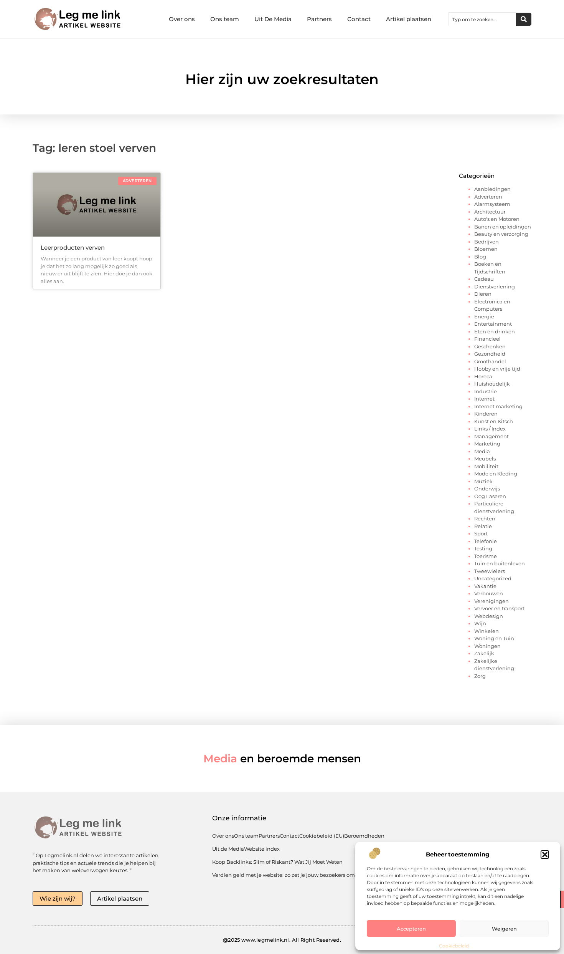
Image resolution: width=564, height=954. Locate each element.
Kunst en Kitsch (493, 421)
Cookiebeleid (454, 946)
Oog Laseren (490, 496)
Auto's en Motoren (496, 219)
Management (491, 436)
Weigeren (504, 929)
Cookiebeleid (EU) (321, 836)
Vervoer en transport (499, 608)
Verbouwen (488, 593)
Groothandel (490, 361)
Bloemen (486, 249)
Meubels (485, 458)
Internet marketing (498, 406)
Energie (484, 316)
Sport (481, 533)
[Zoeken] (523, 19)
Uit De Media (273, 19)
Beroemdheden (364, 836)
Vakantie (485, 586)
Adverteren (488, 197)
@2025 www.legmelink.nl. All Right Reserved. (282, 940)
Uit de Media (228, 849)
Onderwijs (487, 488)
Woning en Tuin (494, 638)
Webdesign (488, 616)
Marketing (487, 444)
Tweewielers (489, 571)
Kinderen (486, 414)
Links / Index (490, 429)
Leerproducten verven (73, 247)
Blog (480, 256)
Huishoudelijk (492, 384)
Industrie (485, 391)
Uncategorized (492, 578)
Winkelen (486, 631)
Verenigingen (491, 601)
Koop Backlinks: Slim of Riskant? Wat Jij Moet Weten (277, 862)
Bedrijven (486, 241)
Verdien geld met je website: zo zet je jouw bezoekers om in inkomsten (300, 875)
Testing (483, 548)
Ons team (224, 19)
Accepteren (411, 929)
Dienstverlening (494, 286)
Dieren (482, 294)
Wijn (480, 623)
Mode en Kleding (495, 473)
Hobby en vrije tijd (497, 369)
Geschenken (490, 346)
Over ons (182, 19)
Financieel (487, 339)
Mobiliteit (486, 466)
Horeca (483, 376)
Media (482, 451)
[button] (545, 854)
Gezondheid (489, 354)
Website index (262, 849)
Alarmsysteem (492, 204)
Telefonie (485, 541)
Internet (484, 399)
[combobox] (482, 19)
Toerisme (485, 556)
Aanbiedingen (492, 189)
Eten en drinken (494, 331)
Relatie (483, 526)
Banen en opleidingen (502, 227)
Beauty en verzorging (501, 234)
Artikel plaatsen (408, 19)
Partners (319, 19)
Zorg (480, 676)
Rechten (484, 518)
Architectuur (490, 212)
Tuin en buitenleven (499, 563)
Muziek (483, 481)
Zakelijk (484, 653)
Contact (359, 19)
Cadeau (484, 279)
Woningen (487, 646)
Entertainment (493, 324)
